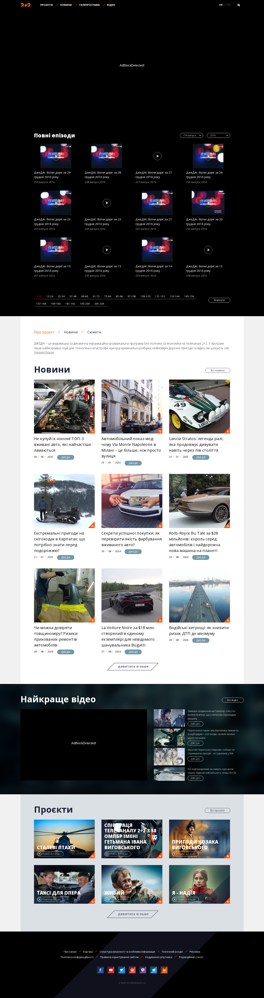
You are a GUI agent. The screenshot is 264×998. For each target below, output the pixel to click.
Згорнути (219, 300)
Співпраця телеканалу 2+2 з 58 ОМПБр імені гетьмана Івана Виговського (130, 836)
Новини (66, 5)
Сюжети (94, 332)
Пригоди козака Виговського (195, 844)
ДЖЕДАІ (65, 457)
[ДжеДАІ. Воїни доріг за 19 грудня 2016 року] (56, 249)
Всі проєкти (217, 810)
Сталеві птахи (56, 847)
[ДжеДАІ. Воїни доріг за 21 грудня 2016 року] (157, 203)
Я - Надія (183, 893)
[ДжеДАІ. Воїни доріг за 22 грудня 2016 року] (107, 203)
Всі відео (232, 700)
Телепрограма (89, 5)
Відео (111, 5)
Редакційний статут (191, 957)
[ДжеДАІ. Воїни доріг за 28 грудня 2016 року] (107, 156)
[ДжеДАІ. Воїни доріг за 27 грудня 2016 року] (157, 156)
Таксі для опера (58, 893)
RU (229, 5)
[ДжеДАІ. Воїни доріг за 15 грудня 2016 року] (107, 249)
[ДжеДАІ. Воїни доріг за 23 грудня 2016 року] (56, 203)
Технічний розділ (172, 951)
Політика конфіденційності (77, 957)
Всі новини (218, 370)
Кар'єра (88, 951)
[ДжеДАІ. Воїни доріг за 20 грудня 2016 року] (208, 203)
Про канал (70, 951)
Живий (114, 893)
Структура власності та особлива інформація (127, 951)
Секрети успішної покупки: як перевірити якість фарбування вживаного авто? (131, 539)
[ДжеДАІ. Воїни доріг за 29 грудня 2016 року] (56, 156)
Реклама (195, 951)
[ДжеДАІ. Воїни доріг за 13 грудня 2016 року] (208, 249)
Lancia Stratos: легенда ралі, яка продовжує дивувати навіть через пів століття (196, 444)
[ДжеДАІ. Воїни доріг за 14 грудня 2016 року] (157, 249)
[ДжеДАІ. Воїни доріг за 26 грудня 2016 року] (208, 156)
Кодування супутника (158, 957)
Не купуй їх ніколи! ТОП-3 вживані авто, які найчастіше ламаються (62, 444)
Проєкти (46, 5)
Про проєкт (44, 332)
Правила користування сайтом (119, 957)
